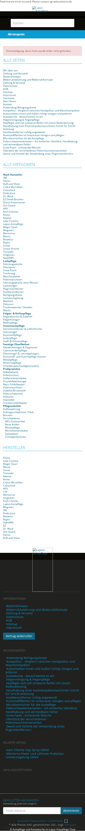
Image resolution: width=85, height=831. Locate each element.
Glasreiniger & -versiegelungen (21, 353)
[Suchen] (70, 23)
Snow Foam (9, 270)
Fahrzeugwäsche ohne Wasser (20, 282)
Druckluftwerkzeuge (14, 381)
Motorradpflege (12, 363)
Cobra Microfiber (13, 187)
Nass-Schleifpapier (14, 384)
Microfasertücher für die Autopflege (23, 138)
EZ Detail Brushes (13, 199)
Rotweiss (8, 239)
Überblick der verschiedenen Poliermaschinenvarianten (35, 150)
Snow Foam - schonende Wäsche (22, 147)
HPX (5, 208)
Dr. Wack (8, 196)
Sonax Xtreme (11, 248)
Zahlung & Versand (14, 82)
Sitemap (8, 92)
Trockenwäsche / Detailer (17, 307)
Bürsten (7, 415)
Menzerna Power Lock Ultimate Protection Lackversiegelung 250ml (35, 755)
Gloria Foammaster (14, 202)
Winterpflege (12, 427)
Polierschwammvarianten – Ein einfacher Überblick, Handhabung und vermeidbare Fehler (40, 143)
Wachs (7, 310)
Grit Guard (9, 205)
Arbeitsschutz (11, 375)
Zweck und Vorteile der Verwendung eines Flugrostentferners (38, 153)
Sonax (6, 245)
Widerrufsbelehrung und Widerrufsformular (28, 79)
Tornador (8, 251)
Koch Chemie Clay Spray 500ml (27, 750)
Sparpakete (11, 433)
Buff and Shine (11, 184)
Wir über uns (10, 70)
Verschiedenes (11, 418)
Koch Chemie (10, 211)
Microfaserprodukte (16, 430)
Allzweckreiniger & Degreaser (20, 347)
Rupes (6, 242)
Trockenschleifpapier (15, 403)
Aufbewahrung (11, 409)
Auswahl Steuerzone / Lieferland (40, 821)
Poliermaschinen (12, 279)
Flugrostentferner (13, 289)
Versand (70, 825)
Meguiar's (9, 230)
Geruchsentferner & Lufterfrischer (22, 329)
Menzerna (9, 233)
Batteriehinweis (12, 76)
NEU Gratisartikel (14, 421)
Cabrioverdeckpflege (15, 350)
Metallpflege (10, 359)
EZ (4, 525)
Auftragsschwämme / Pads (18, 412)
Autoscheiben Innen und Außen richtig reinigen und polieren (37, 113)
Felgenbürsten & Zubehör (17, 316)
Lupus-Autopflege (13, 224)
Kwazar (7, 218)
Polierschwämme (13, 393)
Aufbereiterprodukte (15, 378)
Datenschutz (10, 86)
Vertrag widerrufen (19, 636)
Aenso (6, 181)
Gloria (6, 457)
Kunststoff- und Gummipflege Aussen (24, 356)
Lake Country (10, 221)
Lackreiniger (10, 285)
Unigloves (8, 255)
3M (5, 177)
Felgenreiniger (11, 319)
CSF (5, 491)
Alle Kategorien (16, 34)
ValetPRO (8, 258)
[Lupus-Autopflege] (42, 13)
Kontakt (7, 104)
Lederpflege (10, 338)
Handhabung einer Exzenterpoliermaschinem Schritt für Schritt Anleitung (39, 127)
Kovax (6, 214)
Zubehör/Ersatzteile (14, 390)
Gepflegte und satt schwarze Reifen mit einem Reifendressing (38, 123)
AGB (5, 89)
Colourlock (9, 190)
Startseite (8, 98)
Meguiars (8, 507)
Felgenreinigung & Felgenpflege (21, 120)
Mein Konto (9, 101)
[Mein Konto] (81, 33)
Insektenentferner (13, 292)
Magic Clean (10, 227)
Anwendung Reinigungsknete (19, 107)
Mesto (6, 236)
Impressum (9, 95)
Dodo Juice (9, 193)
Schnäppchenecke (15, 437)
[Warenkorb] (72, 33)
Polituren (8, 304)
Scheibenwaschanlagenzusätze (21, 366)
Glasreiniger (10, 332)
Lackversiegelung (13, 298)
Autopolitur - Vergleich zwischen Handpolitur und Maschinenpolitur (41, 110)
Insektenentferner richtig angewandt (24, 132)
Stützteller (9, 400)
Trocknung (9, 273)
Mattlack (8, 301)
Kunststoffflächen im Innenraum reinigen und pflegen (33, 135)
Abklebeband (10, 372)
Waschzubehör (11, 276)
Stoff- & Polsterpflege (15, 341)
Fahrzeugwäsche (12, 264)
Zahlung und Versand (15, 73)
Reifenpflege (10, 322)
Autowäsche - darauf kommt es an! (23, 116)
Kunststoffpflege (12, 335)
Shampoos (9, 267)
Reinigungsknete (12, 295)
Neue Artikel (11, 424)
